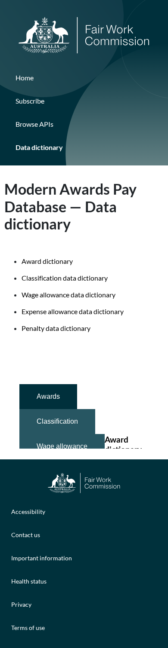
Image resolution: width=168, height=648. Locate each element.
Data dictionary (39, 147)
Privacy (21, 604)
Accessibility (28, 511)
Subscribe (30, 101)
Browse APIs (34, 124)
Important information (41, 558)
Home (25, 77)
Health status (29, 581)
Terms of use (28, 627)
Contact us (25, 534)
